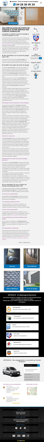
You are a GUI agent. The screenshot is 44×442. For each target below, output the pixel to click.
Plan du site (16, 419)
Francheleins (5, 237)
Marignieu (4, 239)
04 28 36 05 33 (25, 4)
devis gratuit (14, 214)
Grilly (15, 237)
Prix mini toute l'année (29, 377)
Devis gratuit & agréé (28, 379)
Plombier (18, 412)
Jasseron (25, 237)
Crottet (26, 236)
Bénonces (23, 236)
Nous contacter (24, 419)
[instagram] (25, 428)
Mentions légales (20, 421)
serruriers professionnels (7, 43)
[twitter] (21, 428)
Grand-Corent (11, 237)
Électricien (22, 413)
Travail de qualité (28, 374)
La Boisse (18, 237)
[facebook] (16, 428)
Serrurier (23, 412)
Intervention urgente (28, 365)
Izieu (22, 237)
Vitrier (17, 413)
